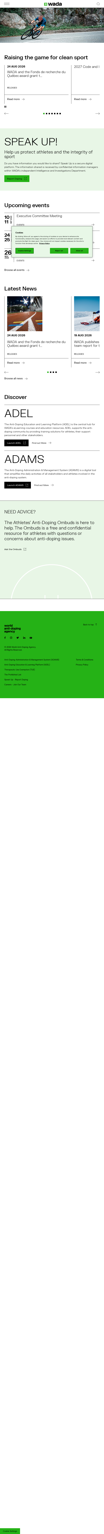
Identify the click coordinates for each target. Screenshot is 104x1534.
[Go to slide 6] (57, 113)
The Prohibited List (12, 675)
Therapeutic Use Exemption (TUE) (19, 670)
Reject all (59, 251)
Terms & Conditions (84, 660)
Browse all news (13, 378)
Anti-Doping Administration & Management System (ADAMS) (31, 660)
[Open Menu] (7, 4)
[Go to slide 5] (54, 113)
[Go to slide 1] (44, 113)
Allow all (79, 251)
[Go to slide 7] (60, 113)
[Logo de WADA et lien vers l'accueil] (53, 4)
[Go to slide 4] (52, 113)
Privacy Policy (82, 665)
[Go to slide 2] (46, 113)
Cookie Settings (10, 1531)
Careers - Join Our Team (15, 685)
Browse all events (14, 270)
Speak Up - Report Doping (16, 680)
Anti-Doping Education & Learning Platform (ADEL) (27, 665)
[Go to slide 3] (49, 113)
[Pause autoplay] (5, 107)
